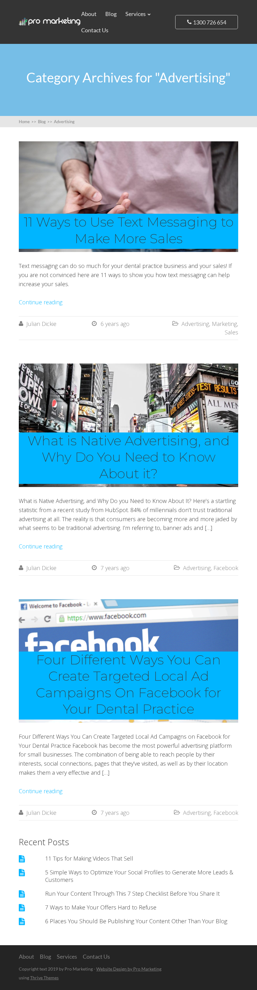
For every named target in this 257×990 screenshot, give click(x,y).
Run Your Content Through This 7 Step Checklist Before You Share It (132, 893)
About (89, 13)
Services (135, 13)
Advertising (195, 323)
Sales (231, 332)
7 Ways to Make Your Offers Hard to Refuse (100, 907)
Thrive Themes (44, 977)
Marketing (224, 323)
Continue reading (40, 302)
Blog (111, 13)
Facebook (225, 568)
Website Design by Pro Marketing (128, 969)
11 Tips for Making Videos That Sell (89, 858)
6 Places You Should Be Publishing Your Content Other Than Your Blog (136, 921)
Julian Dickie (41, 323)
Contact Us (94, 30)
